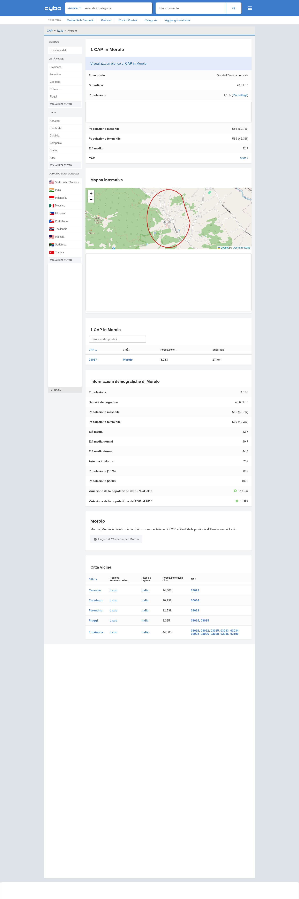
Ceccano (55, 81)
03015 (205, 620)
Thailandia (58, 229)
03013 (195, 610)
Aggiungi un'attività (177, 20)
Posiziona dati (58, 50)
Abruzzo (55, 120)
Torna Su (55, 390)
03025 (215, 630)
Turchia (56, 252)
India (55, 190)
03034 (234, 630)
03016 (195, 630)
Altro (52, 157)
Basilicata (55, 128)
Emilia (53, 150)
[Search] (233, 8)
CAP (50, 30)
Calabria (54, 135)
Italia (60, 30)
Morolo (128, 359)
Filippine (57, 213)
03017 (244, 158)
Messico (57, 205)
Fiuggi (53, 96)
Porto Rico (58, 221)
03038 (215, 633)
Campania (56, 142)
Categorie (150, 20)
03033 (224, 630)
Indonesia (58, 197)
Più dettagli (240, 95)
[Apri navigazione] (250, 8)
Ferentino (55, 74)
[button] (91, 193)
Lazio (113, 590)
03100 (234, 633)
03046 (224, 633)
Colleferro (55, 89)
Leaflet (224, 247)
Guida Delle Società (80, 20)
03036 (205, 633)
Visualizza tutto (61, 104)
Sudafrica (57, 244)
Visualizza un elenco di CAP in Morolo (118, 63)
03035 (195, 633)
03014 (195, 620)
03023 (195, 590)
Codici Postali (128, 20)
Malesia (56, 236)
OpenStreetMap (242, 247)
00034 (195, 600)
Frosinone (55, 67)
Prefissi (106, 20)
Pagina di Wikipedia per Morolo (118, 539)
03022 (205, 630)
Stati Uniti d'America (64, 182)
